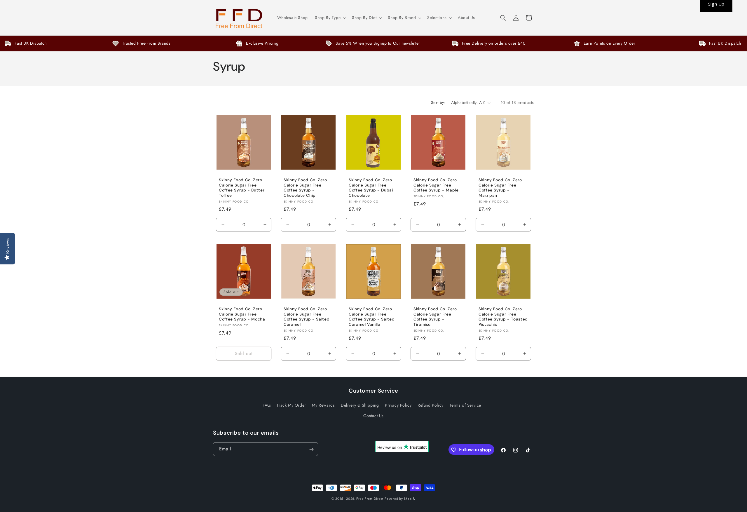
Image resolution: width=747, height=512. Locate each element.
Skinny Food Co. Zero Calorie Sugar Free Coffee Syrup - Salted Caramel (306, 316)
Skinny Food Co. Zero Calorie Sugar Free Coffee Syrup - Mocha (242, 314)
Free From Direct (369, 498)
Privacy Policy (398, 405)
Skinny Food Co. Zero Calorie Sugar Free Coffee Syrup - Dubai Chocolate (371, 187)
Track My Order (291, 405)
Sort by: (438, 102)
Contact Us (373, 415)
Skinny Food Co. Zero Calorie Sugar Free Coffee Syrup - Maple (436, 185)
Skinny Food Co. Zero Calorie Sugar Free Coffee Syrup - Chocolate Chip (305, 187)
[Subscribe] (311, 449)
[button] (329, 17)
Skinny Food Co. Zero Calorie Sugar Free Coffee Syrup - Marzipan (500, 187)
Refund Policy (431, 405)
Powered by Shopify (400, 498)
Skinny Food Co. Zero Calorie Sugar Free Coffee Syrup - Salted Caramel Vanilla (372, 316)
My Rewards (323, 405)
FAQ (267, 405)
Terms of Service (465, 405)
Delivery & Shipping (360, 405)
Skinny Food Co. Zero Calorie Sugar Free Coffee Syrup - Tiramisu (435, 316)
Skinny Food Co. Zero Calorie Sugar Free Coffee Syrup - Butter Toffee (241, 187)
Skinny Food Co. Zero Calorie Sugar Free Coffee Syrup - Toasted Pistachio (503, 316)
